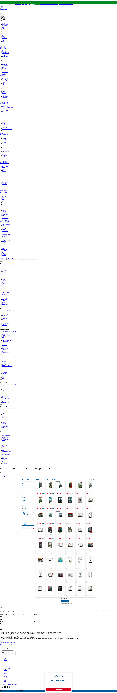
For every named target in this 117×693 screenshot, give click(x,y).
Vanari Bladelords (69, 549)
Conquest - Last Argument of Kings (7, 112)
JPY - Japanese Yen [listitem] (70, 4)
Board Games (2, 14)
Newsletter (5, 675)
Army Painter (4, 211)
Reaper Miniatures (4, 121)
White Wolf (4, 280)
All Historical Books (5, 231)
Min (22, 527)
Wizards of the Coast (5, 37)
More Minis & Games (5, 352)
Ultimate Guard (4, 213)
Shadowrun (4, 271)
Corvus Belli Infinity (5, 110)
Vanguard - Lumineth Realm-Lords (89, 534)
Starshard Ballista (89, 592)
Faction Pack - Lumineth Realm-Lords (79, 489)
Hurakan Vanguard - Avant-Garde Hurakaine (50, 534)
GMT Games (4, 93)
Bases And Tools (4, 196)
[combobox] (4, 12)
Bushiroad (3, 400)
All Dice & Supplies (3, 408)
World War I (4, 81)
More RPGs (4, 283)
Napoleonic (4, 84)
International (5, 660)
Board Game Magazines (5, 52)
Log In (29, 4)
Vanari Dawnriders (59, 549)
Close (1, 641)
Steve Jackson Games (5, 64)
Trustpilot (5, 681)
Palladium (3, 41)
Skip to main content (3, 0)
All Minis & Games (3, 331)
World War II (4, 82)
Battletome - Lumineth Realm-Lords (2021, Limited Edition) (70, 504)
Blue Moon (3, 156)
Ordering (5, 658)
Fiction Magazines (4, 226)
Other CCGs (4, 168)
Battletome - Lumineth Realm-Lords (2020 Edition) (60, 489)
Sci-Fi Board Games (5, 56)
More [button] (1, 472)
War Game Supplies (5, 315)
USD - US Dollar (37, 4)
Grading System (6, 669)
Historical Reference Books (6, 228)
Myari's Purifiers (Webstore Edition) (50, 564)
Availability (24, 497)
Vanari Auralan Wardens (79, 534)
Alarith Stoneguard (89, 549)
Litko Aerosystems (5, 214)
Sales (3, 253)
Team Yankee (4, 138)
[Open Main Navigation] (0, 8)
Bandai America (4, 184)
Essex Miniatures (4, 152)
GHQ (3, 150)
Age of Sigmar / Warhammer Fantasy (7, 107)
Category (23, 517)
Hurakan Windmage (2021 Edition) (40, 593)
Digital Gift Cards (4, 236)
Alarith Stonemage (89, 519)
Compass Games (4, 95)
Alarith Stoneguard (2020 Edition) (40, 534)
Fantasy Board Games (5, 54)
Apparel (3, 242)
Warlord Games (4, 373)
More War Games (4, 325)
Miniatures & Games (5, 475)
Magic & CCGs (3, 18)
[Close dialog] (71, 674)
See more (65, 601)
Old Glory (3, 153)
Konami (3, 181)
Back (1, 285)
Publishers (13, 265)
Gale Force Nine (4, 127)
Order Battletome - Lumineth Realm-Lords (40, 489)
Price (23, 521)
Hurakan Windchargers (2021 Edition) (50, 579)
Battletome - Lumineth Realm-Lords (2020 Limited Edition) (60, 504)
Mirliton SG (4, 157)
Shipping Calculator (6, 667)
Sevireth (77, 549)
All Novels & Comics (5, 230)
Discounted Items (4, 252)
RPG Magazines (4, 272)
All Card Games (4, 51)
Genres (3, 466)
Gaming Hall (5, 676)
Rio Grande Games (5, 65)
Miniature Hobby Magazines (6, 113)
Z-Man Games (4, 67)
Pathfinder (3, 23)
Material (23, 483)
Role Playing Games (3, 259)
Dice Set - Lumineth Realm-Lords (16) (70, 534)
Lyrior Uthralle (78, 519)
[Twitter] (6, 684)
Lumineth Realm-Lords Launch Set (69, 579)
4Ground (3, 123)
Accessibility (5, 670)
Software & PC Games (5, 445)
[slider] (22, 525)
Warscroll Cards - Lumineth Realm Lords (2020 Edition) (50, 519)
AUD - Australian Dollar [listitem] (44, 4)
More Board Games (5, 304)
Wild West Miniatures (5, 341)
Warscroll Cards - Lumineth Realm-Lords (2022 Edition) (50, 489)
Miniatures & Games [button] (25, 518)
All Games (1, 7)
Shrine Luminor (49, 549)
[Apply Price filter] (33, 528)
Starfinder (3, 27)
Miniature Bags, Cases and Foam (7, 141)
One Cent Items (4, 254)
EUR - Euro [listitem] (56, 4)
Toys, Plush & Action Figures (6, 240)
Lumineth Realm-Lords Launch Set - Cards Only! (79, 504)
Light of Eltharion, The (79, 592)
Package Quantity (25, 487)
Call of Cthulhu (4, 25)
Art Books (3, 229)
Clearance (3, 462)
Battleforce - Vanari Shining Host (59, 579)
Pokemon (3, 167)
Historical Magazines (5, 227)
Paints (3, 143)
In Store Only (4, 255)
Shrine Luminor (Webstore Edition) (60, 593)
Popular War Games (5, 79)
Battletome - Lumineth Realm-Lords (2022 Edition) (40, 504)
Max (28, 527)
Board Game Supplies (5, 53)
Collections (2, 6)
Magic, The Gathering (5, 166)
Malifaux (3, 111)
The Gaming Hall (6, 258)
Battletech (3, 109)
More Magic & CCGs (5, 402)
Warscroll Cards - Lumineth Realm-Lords (69, 489)
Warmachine (4, 336)
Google (5, 680)
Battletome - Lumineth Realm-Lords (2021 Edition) (50, 504)
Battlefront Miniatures (5, 151)
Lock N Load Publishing (5, 96)
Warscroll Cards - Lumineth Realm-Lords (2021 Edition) (60, 519)
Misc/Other (3, 453)
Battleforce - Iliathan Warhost (69, 519)
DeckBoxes (4, 171)
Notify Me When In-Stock (80, 568)
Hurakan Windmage (49, 592)
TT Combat (4, 126)
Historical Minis (3, 17)
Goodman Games (4, 38)
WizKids (3, 122)
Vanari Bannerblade (79, 564)
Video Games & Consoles (6, 234)
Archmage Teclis (68, 564)
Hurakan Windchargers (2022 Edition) (40, 564)
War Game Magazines (5, 80)
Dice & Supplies (3, 19)
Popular (3, 457)
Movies (3, 446)
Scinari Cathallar (88, 564)
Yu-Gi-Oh (3, 388)
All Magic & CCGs (3, 384)
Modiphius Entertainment (6, 40)
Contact (19, 4)
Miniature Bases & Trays (5, 365)
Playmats (3, 201)
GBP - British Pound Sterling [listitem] (63, 4)
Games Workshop (4, 208)
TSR (3, 35)
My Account (22, 4)
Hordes (3, 337)
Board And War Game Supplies (6, 411)
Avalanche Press (4, 97)
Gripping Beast (4, 155)
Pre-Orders (3, 248)
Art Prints (3, 239)
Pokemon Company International (7, 396)
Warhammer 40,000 (5, 106)
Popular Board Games (5, 50)
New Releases (4, 250)
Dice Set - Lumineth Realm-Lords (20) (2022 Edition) (60, 564)
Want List (26, 4)
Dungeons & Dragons (5, 22)
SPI (2, 92)
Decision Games (4, 91)
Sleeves (3, 170)
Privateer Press (4, 125)
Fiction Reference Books (5, 437)
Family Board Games (5, 55)
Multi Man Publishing (5, 94)
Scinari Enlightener (39, 549)
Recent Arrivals (4, 249)
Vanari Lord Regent (59, 534)
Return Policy (6, 666)
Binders (3, 169)
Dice (3, 28)
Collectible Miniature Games (6, 108)
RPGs (1, 13)
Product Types (24, 508)
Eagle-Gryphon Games (5, 68)
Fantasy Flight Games (5, 63)
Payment (5, 659)
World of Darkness (5, 24)
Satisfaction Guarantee (7, 668)
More (1, 20)
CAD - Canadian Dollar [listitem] (51, 4)
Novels (3, 225)
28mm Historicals (4, 140)
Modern (3, 83)
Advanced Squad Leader (5, 78)
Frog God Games (4, 39)
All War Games (2, 310)
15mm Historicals (4, 139)
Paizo (3, 36)
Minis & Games (3, 16)
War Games (2, 15)
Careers (5, 673)
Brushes (3, 197)
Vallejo (3, 209)
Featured (3, 461)
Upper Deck (4, 183)
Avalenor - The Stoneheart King (90, 579)
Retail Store (16, 4)
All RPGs (1, 265)
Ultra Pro (3, 210)
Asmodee (3, 300)
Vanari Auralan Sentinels (89, 504)
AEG (3, 69)
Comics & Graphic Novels (6, 224)
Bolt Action (4, 136)
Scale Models (4, 142)
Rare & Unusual (4, 247)
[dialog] (58, 624)
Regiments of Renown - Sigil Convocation (40, 519)
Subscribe (58, 689)
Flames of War (4, 137)
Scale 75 (3, 215)
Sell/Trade (1, 258)
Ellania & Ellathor (68, 592)
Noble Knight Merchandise (6, 454)
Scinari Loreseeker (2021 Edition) (79, 579)
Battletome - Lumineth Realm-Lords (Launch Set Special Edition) (90, 489)
